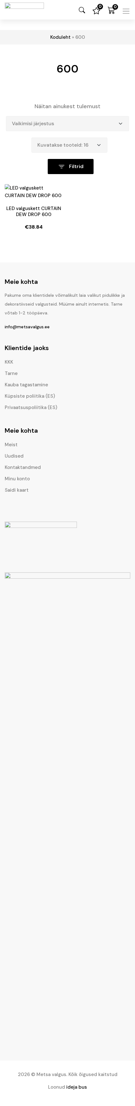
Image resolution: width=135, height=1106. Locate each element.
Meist (11, 445)
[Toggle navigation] (126, 11)
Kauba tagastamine (26, 385)
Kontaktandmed (23, 467)
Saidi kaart (17, 490)
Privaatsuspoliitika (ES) (31, 407)
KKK (9, 362)
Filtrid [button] (76, 166)
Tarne (11, 373)
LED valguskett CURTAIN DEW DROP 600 (33, 211)
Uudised (14, 456)
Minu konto (17, 479)
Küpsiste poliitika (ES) (30, 396)
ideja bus (76, 1087)
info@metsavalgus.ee (27, 327)
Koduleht (60, 37)
